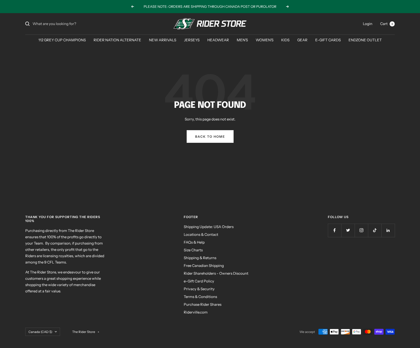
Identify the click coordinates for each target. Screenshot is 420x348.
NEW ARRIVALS (162, 40)
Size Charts (193, 250)
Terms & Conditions (200, 296)
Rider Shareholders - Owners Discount (216, 273)
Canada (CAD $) (40, 332)
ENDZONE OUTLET (365, 40)
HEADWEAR (218, 40)
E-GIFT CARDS (328, 40)
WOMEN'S (264, 40)
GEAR (302, 40)
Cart (386, 23)
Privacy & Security (199, 289)
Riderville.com (196, 312)
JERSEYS (192, 40)
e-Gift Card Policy (199, 281)
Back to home (210, 136)
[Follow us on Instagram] (361, 230)
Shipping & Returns (200, 257)
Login (367, 23)
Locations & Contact (201, 234)
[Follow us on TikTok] (374, 230)
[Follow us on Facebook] (334, 230)
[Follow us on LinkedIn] (388, 230)
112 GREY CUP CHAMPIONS (62, 40)
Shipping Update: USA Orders (209, 226)
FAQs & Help (194, 242)
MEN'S (242, 40)
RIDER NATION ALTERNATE (117, 40)
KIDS (285, 40)
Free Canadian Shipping (204, 265)
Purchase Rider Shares (202, 304)
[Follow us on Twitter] (348, 230)
